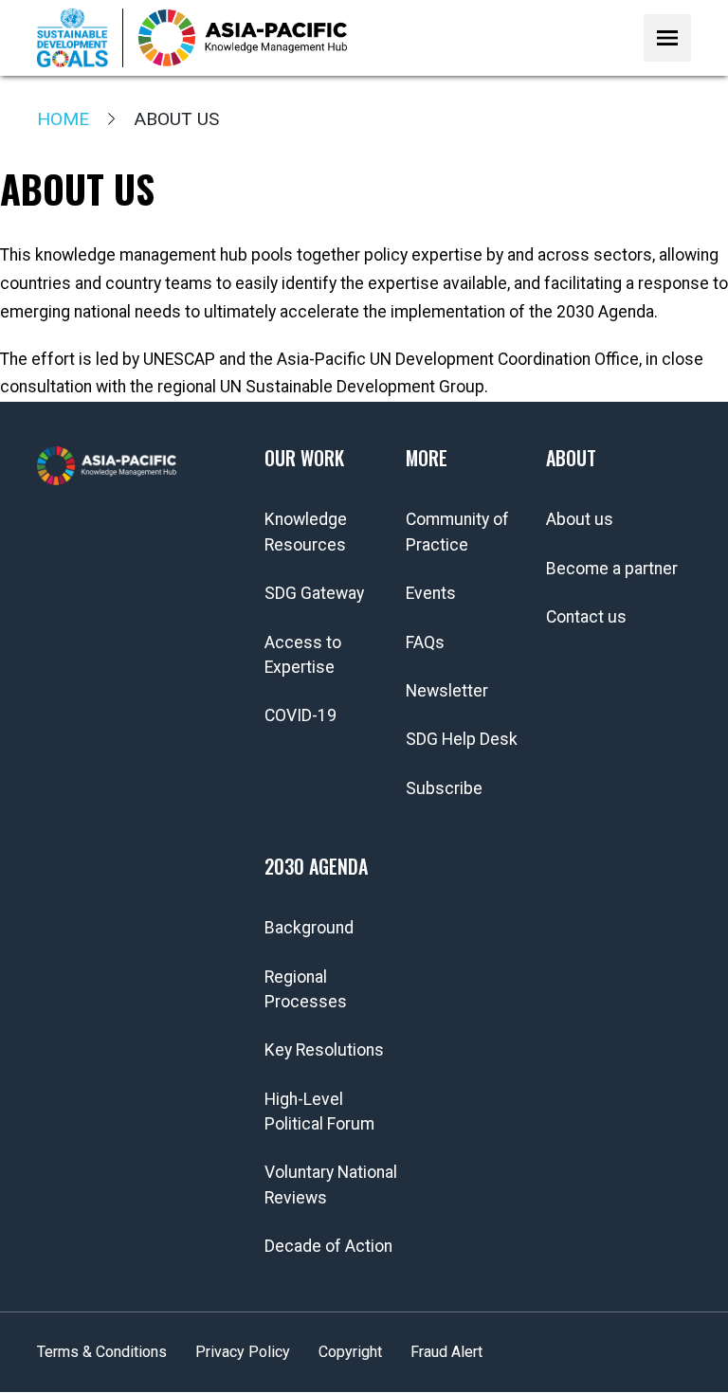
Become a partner (612, 568)
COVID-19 (300, 715)
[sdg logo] (80, 38)
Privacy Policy (242, 1352)
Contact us (586, 616)
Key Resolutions (324, 1049)
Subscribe (444, 788)
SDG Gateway (314, 593)
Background (309, 927)
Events (431, 593)
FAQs (425, 642)
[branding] (242, 38)
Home (63, 119)
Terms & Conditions (102, 1352)
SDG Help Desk (462, 739)
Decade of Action (328, 1246)
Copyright (350, 1352)
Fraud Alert (446, 1352)
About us (579, 519)
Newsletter (447, 690)
